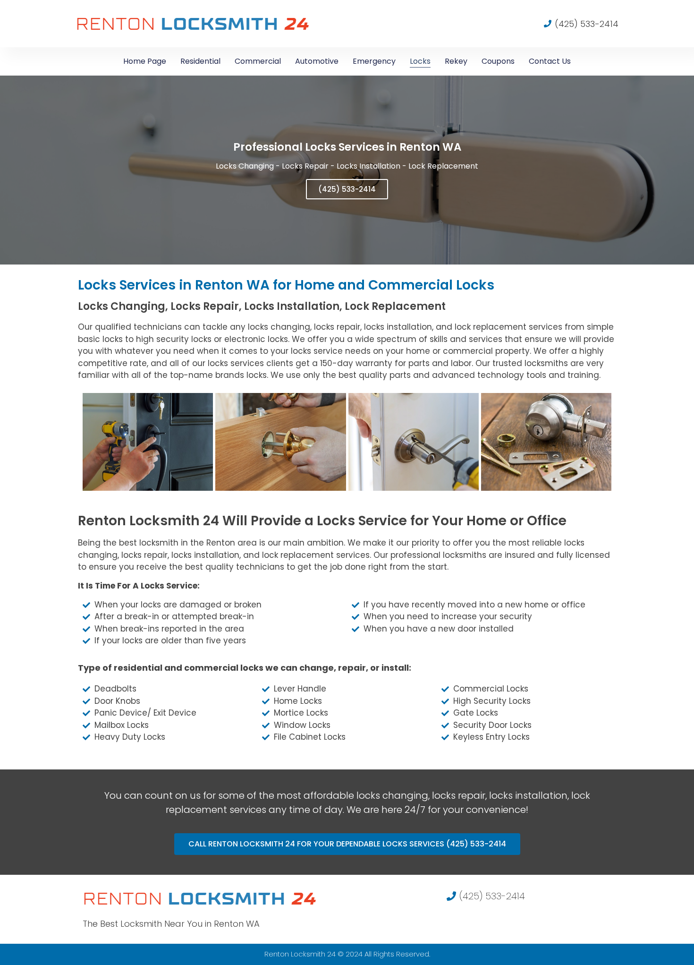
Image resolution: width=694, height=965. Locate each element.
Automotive (317, 61)
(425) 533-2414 (347, 189)
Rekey (456, 61)
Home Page (144, 61)
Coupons (498, 61)
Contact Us (550, 61)
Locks (420, 61)
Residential (200, 61)
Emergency (374, 61)
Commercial (258, 61)
